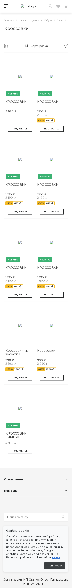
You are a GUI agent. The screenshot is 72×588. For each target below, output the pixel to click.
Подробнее (20, 128)
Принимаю (54, 565)
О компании (13, 479)
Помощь (10, 491)
